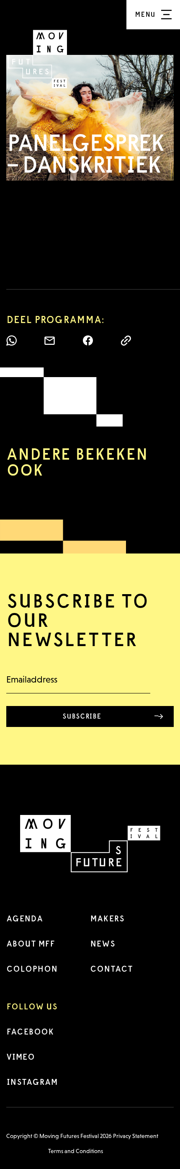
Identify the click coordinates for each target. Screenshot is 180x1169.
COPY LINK (126, 340)
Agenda (24, 918)
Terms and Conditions (75, 1151)
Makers (107, 918)
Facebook (30, 1032)
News (102, 944)
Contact (111, 969)
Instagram (32, 1082)
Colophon (32, 969)
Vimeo (20, 1057)
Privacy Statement (135, 1136)
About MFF (30, 944)
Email (49, 340)
